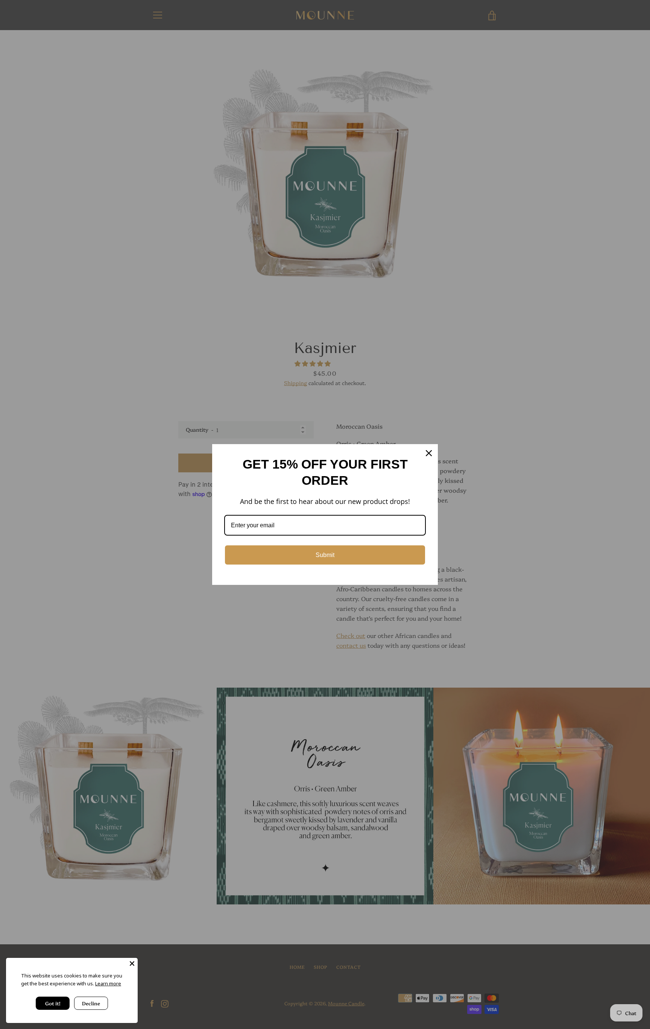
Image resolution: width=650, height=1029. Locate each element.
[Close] (132, 963)
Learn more (108, 983)
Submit (325, 555)
